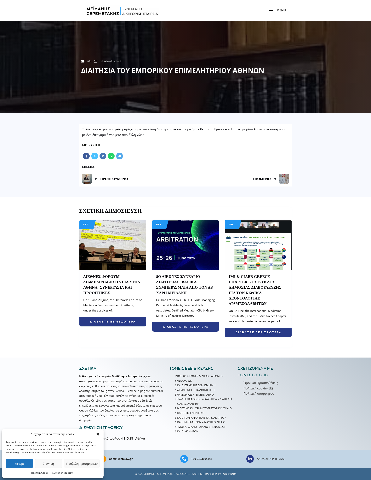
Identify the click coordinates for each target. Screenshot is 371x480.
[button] (98, 434)
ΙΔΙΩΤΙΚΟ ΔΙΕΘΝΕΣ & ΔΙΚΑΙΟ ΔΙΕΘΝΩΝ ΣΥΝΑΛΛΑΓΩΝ (199, 378)
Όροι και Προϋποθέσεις (260, 383)
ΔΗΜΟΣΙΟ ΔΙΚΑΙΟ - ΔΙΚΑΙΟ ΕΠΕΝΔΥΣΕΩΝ (200, 427)
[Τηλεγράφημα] (119, 156)
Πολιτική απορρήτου (61, 472)
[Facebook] (86, 156)
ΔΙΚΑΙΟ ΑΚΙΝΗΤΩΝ (186, 431)
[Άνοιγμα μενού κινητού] (271, 10)
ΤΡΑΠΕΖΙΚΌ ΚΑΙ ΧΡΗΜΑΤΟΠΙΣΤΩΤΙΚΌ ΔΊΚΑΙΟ (203, 408)
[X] (94, 156)
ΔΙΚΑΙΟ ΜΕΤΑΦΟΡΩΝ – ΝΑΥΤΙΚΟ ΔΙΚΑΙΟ (200, 422)
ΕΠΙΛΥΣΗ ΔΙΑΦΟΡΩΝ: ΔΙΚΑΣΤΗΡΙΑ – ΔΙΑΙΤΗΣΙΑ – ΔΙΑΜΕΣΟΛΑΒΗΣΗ (203, 401)
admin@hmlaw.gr (121, 458)
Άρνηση (48, 463)
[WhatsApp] (111, 156)
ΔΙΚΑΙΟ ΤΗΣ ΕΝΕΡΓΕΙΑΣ (189, 413)
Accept (19, 463)
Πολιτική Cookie (40, 472)
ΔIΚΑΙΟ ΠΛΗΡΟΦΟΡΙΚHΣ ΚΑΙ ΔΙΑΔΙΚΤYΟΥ (200, 417)
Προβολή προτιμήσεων (82, 463)
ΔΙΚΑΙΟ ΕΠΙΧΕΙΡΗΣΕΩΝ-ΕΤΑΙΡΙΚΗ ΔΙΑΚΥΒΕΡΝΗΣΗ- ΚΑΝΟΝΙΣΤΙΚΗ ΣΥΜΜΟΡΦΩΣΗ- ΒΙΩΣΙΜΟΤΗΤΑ (195, 389)
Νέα (89, 61)
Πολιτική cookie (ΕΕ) (258, 388)
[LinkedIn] (103, 156)
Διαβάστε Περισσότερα (113, 321)
